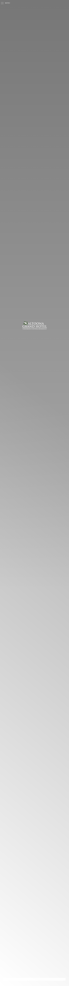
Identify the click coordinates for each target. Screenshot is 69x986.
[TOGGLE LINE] (2, 3)
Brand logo (34, 325)
